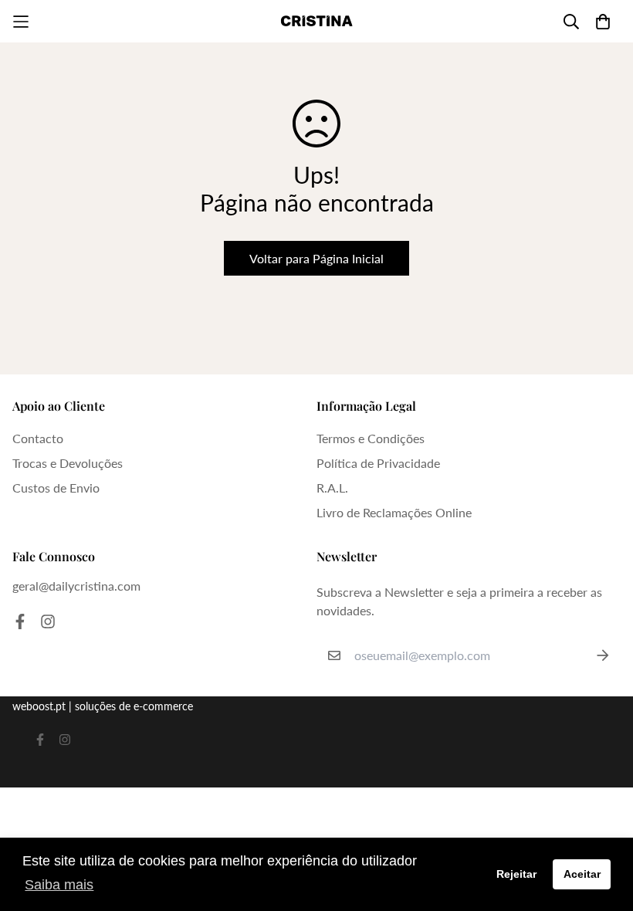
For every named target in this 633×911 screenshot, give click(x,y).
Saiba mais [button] (59, 884)
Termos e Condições (370, 438)
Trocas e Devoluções (67, 463)
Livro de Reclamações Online (394, 512)
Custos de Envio (56, 487)
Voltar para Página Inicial (316, 258)
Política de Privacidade (378, 463)
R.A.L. (332, 487)
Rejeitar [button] (516, 874)
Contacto (37, 438)
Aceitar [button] (582, 874)
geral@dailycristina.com (76, 585)
